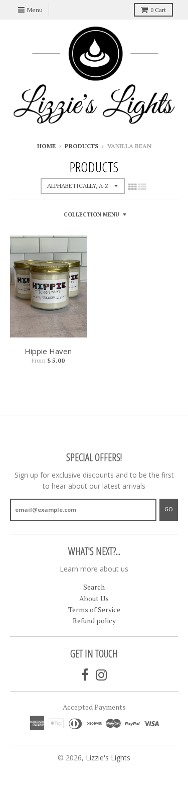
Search (94, 587)
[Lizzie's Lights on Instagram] (101, 675)
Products (81, 146)
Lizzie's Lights (108, 757)
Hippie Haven (48, 351)
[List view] (142, 186)
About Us (94, 598)
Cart (158, 10)
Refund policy (94, 620)
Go (168, 509)
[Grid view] (132, 186)
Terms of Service (94, 609)
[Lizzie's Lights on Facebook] (85, 675)
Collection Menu (91, 214)
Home (46, 146)
